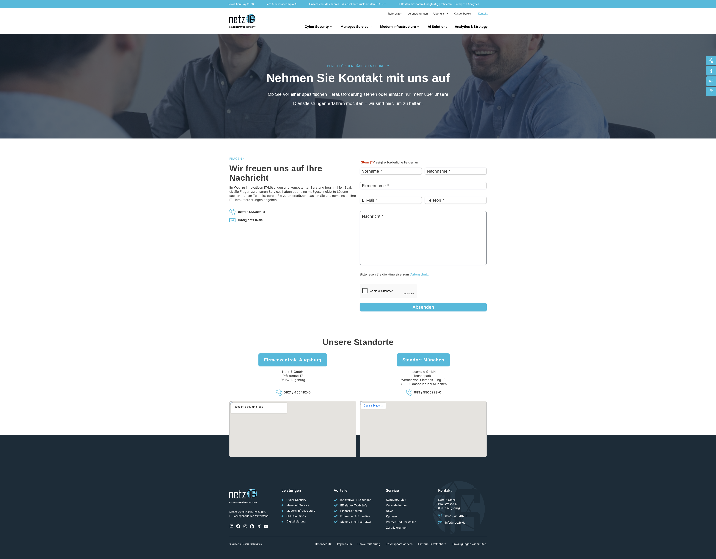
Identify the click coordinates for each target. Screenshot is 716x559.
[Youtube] (266, 526)
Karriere (391, 516)
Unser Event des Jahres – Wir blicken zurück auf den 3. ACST (328, 4)
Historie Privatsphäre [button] (432, 544)
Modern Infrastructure (398, 27)
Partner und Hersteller (401, 522)
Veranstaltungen (418, 13)
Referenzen (395, 13)
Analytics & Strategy (471, 27)
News (389, 511)
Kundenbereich (463, 13)
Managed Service (354, 27)
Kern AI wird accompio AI (262, 4)
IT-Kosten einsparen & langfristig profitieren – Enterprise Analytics (419, 4)
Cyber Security (317, 27)
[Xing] (259, 526)
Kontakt (483, 13)
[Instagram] (245, 526)
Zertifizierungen (396, 527)
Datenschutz (419, 274)
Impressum (344, 544)
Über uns (439, 13)
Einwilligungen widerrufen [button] (469, 544)
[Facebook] (238, 526)
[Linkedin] (231, 526)
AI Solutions (437, 27)
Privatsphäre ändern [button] (399, 544)
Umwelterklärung (368, 544)
